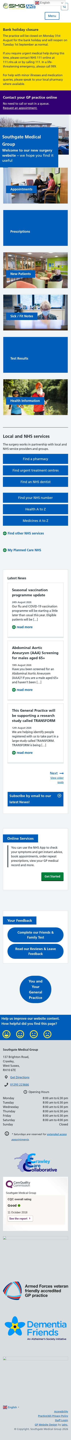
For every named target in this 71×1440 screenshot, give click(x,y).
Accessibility (61, 1411)
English (44, 2)
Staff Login (61, 1420)
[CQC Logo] (18, 1187)
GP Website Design (46, 1424)
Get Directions (19, 1077)
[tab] (35, 799)
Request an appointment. (20, 108)
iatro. (65, 1424)
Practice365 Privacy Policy (53, 1416)
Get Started (52, 876)
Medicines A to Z (35, 521)
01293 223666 (19, 1084)
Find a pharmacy (35, 459)
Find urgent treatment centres (36, 470)
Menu (52, 16)
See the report (18, 1218)
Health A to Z (35, 509)
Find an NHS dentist (36, 482)
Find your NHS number (35, 498)
